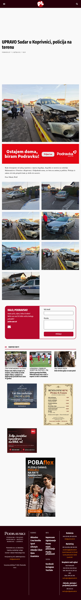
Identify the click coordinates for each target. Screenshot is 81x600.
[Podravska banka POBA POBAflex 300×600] (40, 516)
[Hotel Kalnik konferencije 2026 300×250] (22, 407)
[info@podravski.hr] (9, 326)
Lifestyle (34, 546)
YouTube (49, 570)
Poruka (46, 318)
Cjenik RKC (70, 557)
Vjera (32, 553)
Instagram (50, 567)
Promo (48, 543)
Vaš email (47, 309)
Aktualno (34, 537)
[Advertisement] (40, 23)
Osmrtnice (34, 556)
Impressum (50, 537)
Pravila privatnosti (50, 553)
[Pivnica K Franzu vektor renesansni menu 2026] (58, 425)
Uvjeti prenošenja (50, 547)
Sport (32, 543)
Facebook (50, 564)
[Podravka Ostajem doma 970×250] (40, 163)
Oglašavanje (51, 540)
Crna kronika (35, 540)
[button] (4, 4)
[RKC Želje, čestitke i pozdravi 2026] (22, 452)
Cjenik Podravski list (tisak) (69, 552)
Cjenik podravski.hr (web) (70, 555)
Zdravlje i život (36, 550)
